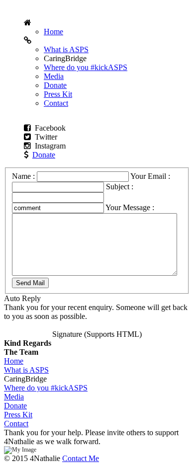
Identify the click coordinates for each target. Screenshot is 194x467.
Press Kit (58, 94)
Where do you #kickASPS (85, 67)
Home (53, 31)
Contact (56, 103)
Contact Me (80, 458)
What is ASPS (66, 49)
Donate (55, 85)
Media (54, 76)
